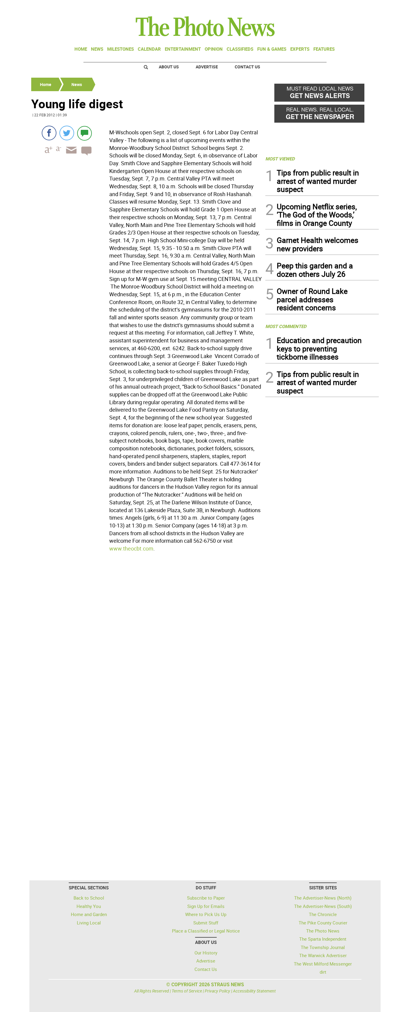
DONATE (364, 6)
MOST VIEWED (280, 159)
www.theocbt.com (131, 548)
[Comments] (84, 133)
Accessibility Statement (254, 991)
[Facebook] (49, 133)
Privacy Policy (217, 991)
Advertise (207, 67)
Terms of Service (187, 991)
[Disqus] (146, 637)
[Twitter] (66, 133)
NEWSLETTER (330, 6)
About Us (169, 67)
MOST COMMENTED (285, 326)
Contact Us (247, 67)
